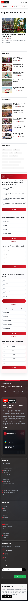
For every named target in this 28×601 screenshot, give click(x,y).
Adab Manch (6, 486)
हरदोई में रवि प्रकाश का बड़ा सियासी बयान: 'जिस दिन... (18, 111)
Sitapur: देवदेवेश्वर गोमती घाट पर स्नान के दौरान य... (19, 80)
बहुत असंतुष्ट (7, 262)
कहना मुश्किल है (8, 233)
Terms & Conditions (7, 526)
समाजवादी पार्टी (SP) (9, 351)
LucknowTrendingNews (15, 162)
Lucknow (5, 162)
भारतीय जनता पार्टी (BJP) (10, 347)
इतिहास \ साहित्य (6, 513)
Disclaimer (5, 531)
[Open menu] (19, 2)
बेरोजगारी (7, 312)
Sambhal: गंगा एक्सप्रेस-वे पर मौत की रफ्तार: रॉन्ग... (19, 104)
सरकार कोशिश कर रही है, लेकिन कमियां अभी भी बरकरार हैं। (14, 199)
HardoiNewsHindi (7, 165)
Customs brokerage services (9, 494)
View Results (13, 213)
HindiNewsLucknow (18, 168)
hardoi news (16, 149)
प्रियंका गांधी (7, 292)
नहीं (6, 229)
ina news (5, 153)
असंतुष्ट (6, 258)
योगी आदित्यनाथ (8, 280)
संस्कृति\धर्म (5, 515)
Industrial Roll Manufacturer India (10, 490)
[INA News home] (5, 2)
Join (24, 570)
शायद (6, 225)
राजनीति (4, 510)
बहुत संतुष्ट (7, 250)
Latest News (21, 392)
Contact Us (5, 497)
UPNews (5, 156)
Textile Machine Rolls (7, 488)
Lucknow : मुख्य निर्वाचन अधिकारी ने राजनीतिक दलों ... (18, 134)
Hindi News (15, 165)
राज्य (4, 508)
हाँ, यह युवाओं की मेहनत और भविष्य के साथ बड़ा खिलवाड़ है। (14, 188)
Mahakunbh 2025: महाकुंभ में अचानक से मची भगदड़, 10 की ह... (13, 35)
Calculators (5, 477)
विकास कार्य (7, 328)
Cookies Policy (6, 533)
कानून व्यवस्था (8, 320)
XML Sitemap (6, 537)
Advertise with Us (7, 470)
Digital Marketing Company (9, 492)
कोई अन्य (7, 296)
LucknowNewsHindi (7, 168)
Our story (6, 427)
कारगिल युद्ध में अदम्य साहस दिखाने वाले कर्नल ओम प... (18, 58)
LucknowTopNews (13, 156)
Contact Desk (13, 392)
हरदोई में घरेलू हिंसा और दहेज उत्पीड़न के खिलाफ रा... (18, 73)
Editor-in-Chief (6, 466)
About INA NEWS (6, 463)
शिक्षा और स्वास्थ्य (8, 324)
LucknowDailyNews (7, 159)
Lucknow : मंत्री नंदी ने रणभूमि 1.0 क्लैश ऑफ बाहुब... (19, 126)
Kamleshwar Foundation (8, 483)
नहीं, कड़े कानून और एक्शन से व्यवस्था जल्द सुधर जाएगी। (14, 194)
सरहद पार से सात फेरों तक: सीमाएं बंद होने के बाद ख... (18, 65)
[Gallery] (23, 2)
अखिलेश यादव (8, 284)
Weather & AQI (6, 474)
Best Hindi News (6, 481)
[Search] (26, 2)
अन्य (6, 363)
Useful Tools (5, 472)
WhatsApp (20, 576)
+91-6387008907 (8, 550)
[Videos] (21, 2)
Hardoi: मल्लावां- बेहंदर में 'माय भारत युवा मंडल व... (19, 119)
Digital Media (6, 479)
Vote (15, 209)
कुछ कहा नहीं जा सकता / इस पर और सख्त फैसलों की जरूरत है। (15, 204)
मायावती (7, 288)
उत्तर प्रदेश (5, 506)
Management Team (7, 468)
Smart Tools (5, 392)
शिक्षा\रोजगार (5, 517)
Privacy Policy (6, 529)
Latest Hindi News (7, 149)
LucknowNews (18, 153)
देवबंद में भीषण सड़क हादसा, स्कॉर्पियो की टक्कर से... (18, 88)
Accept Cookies (7, 596)
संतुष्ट (6, 254)
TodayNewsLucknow (18, 159)
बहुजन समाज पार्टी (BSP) (10, 355)
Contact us (8, 576)
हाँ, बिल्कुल (7, 221)
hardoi (11, 153)
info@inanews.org (9, 555)
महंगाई (6, 316)
